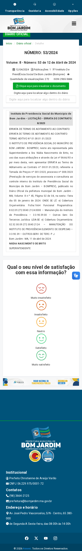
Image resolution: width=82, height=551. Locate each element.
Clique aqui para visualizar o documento (42, 86)
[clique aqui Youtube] (45, 538)
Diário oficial (24, 43)
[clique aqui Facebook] (26, 538)
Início (9, 43)
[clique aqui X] (36, 538)
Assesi (27, 548)
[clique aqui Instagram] (55, 538)
